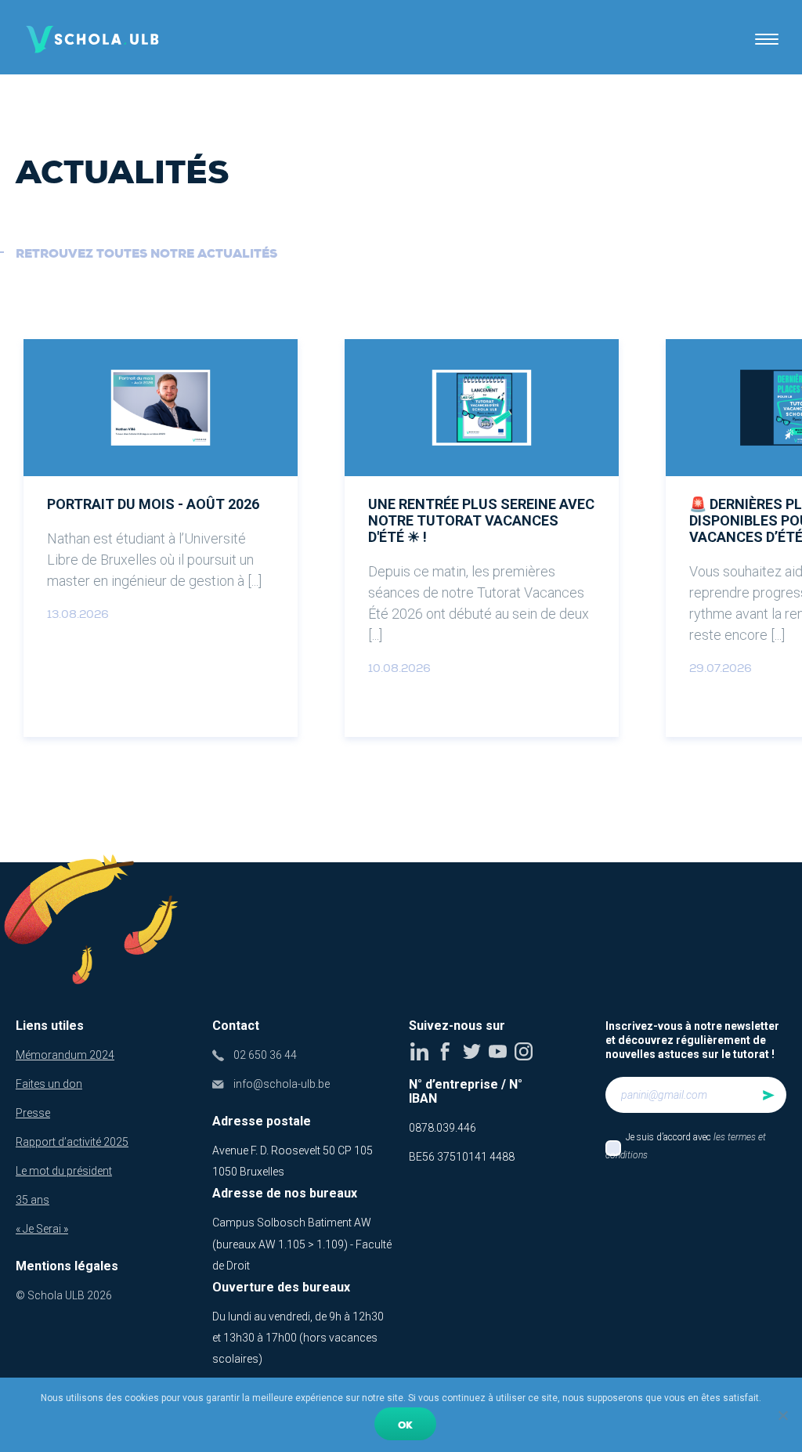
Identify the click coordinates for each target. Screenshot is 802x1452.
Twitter (471, 1051)
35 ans (32, 1200)
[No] (782, 1415)
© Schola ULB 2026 (64, 1295)
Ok (405, 1425)
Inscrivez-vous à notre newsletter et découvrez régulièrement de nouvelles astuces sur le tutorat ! (692, 1040)
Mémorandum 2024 (65, 1055)
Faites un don (49, 1084)
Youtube (497, 1051)
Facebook (445, 1051)
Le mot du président (64, 1171)
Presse (33, 1113)
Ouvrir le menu (767, 39)
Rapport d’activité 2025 (72, 1142)
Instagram (523, 1051)
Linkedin (419, 1051)
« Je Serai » (42, 1229)
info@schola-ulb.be (281, 1084)
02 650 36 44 (265, 1055)
